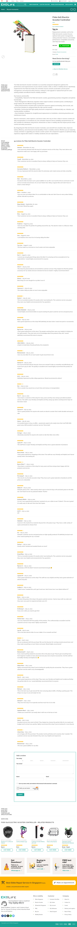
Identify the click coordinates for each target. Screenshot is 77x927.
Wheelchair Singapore (57, 4)
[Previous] (1, 840)
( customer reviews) (57, 26)
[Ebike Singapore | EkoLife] (8, 5)
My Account (53, 905)
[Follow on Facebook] (2, 916)
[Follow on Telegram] (13, 916)
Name (18, 776)
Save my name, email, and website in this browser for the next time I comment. (38, 783)
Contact (22, 1)
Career (66, 905)
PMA (36, 908)
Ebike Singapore (33, 4)
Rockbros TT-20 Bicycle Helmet (7, 842)
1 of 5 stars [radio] (19, 760)
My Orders (52, 902)
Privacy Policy (68, 914)
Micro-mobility (38, 896)
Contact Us (67, 902)
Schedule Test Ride (54, 899)
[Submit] (25, 4)
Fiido (57, 54)
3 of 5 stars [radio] (36, 760)
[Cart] (75, 4)
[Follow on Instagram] (5, 916)
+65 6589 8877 (16, 902)
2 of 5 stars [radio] (27, 760)
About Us (67, 899)
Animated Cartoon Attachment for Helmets (68, 842)
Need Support (53, 911)
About (12, 1)
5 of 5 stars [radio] (59, 760)
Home (3, 9)
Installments (69, 4)
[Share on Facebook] (54, 74)
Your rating (19, 758)
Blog (17, 1)
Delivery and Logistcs (70, 908)
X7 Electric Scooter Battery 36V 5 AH (38, 842)
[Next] (76, 840)
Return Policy (68, 911)
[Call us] (10, 916)
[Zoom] (3, 56)
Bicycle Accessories (12, 9)
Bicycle (37, 911)
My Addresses (53, 908)
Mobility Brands (39, 914)
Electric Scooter (45, 4)
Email (47, 776)
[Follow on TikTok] (8, 916)
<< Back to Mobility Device (60, 69)
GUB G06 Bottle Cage (21, 841)
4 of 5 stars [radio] (47, 760)
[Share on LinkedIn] (56, 74)
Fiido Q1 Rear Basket (52, 841)
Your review (19, 763)
